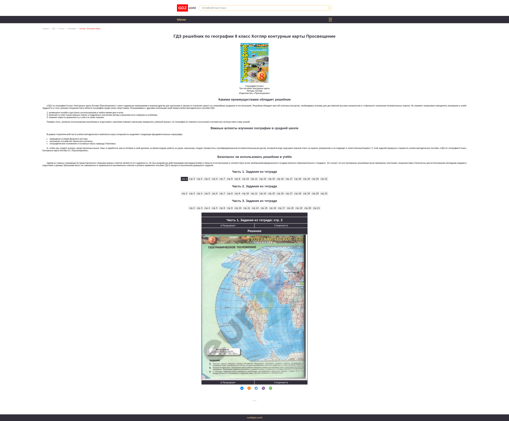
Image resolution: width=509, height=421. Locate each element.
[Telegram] (254, 388)
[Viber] (261, 388)
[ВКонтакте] (240, 388)
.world (187, 8)
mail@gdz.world (254, 417)
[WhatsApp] (269, 388)
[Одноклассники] (247, 388)
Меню (181, 19)
